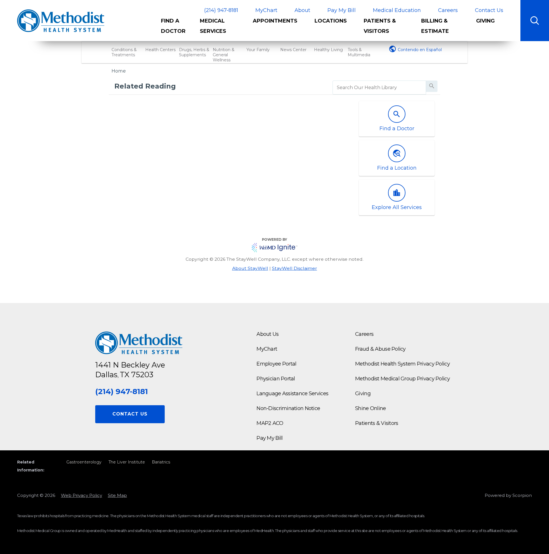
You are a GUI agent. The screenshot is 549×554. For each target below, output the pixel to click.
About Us (267, 334)
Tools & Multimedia (359, 52)
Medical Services (213, 26)
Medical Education (397, 10)
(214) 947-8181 (221, 10)
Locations (331, 21)
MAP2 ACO (269, 423)
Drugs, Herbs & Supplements (194, 52)
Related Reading (145, 86)
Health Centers (160, 49)
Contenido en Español (420, 49)
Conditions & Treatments (124, 52)
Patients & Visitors (380, 26)
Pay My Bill (341, 10)
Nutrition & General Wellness (223, 55)
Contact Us (489, 10)
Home (119, 71)
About (302, 10)
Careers (448, 10)
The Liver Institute (126, 462)
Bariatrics (161, 462)
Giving (485, 21)
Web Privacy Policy (81, 495)
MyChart (266, 10)
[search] (379, 87)
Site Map (117, 495)
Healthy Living (328, 49)
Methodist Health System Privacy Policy (402, 364)
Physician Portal (275, 379)
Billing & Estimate (435, 26)
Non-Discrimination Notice (288, 408)
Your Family (258, 49)
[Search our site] (534, 20)
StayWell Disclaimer (294, 268)
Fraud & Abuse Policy (380, 349)
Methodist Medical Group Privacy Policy (402, 379)
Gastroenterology (84, 462)
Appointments (275, 21)
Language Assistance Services (292, 393)
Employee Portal (276, 364)
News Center (293, 49)
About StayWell (250, 268)
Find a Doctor (173, 26)
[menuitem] (176, 28)
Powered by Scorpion (508, 495)
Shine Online (370, 408)
